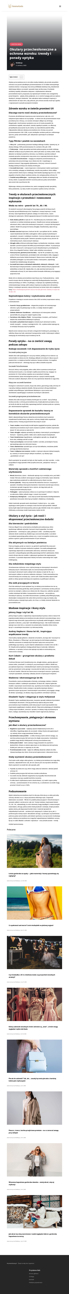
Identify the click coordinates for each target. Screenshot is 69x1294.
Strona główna (33, 1273)
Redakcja (17, 880)
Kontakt (31, 1279)
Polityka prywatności (35, 1282)
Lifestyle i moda (16, 44)
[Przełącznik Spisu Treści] (20, 77)
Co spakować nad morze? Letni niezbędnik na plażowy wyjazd (31, 925)
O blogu (31, 1276)
